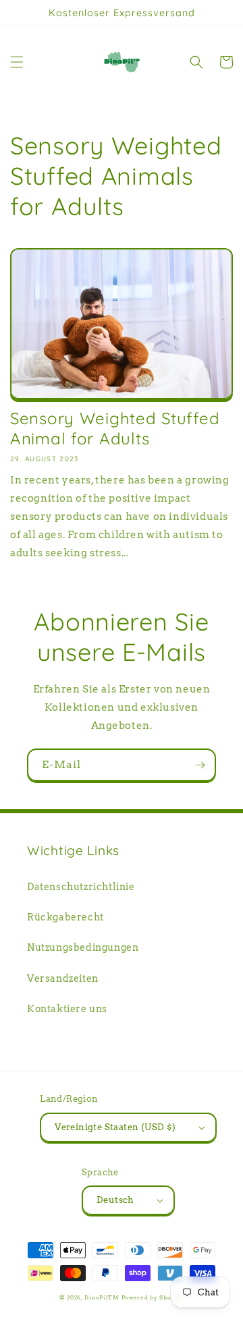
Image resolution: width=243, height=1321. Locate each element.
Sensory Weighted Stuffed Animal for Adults (114, 428)
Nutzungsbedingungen (82, 947)
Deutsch (115, 1200)
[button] (17, 62)
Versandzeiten (63, 978)
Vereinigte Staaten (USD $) (115, 1127)
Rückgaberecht (65, 917)
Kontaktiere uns (67, 1008)
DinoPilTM (101, 1297)
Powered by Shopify (153, 1297)
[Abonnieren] (200, 765)
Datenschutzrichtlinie (81, 886)
